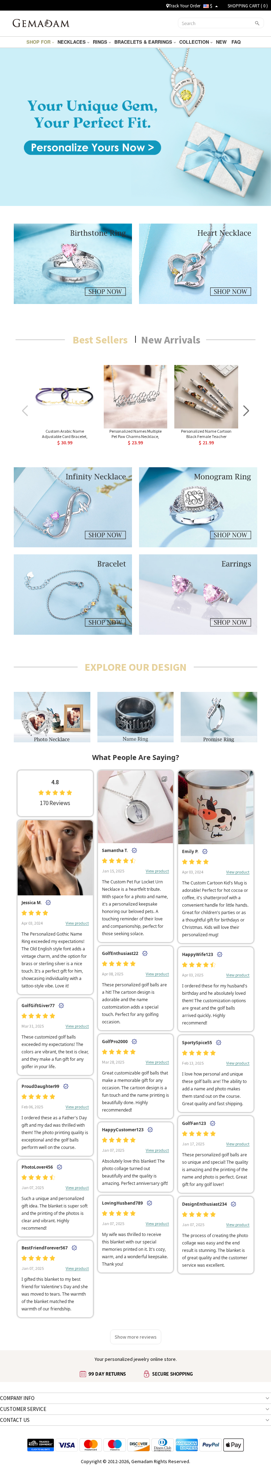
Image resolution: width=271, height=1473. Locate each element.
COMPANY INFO (17, 1398)
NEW (222, 41)
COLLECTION (194, 41)
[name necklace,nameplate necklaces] (41, 22)
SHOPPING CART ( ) (248, 6)
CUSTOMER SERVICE (23, 1409)
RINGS (101, 41)
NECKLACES (72, 41)
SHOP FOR (39, 41)
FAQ (236, 41)
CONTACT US (15, 1420)
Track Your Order (184, 6)
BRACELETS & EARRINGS (144, 41)
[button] (246, 411)
